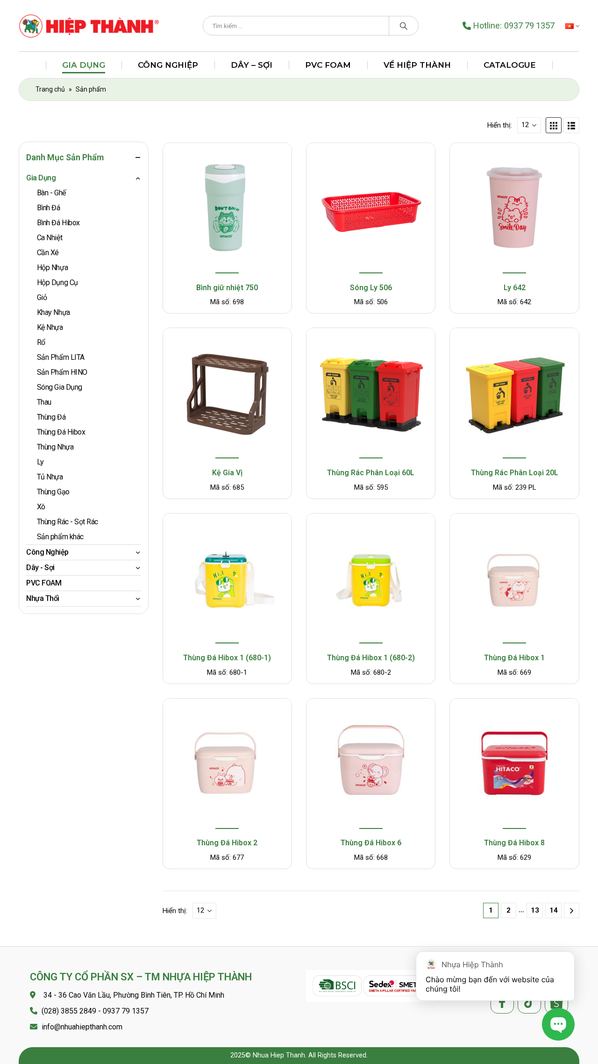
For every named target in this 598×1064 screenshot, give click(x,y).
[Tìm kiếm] (403, 25)
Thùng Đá (51, 417)
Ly (40, 461)
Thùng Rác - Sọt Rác (67, 521)
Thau (44, 402)
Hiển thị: (499, 125)
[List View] (571, 125)
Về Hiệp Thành (417, 65)
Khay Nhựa (53, 312)
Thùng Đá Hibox (61, 432)
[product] (227, 209)
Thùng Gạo (53, 491)
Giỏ (42, 297)
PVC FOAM (328, 65)
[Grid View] (554, 125)
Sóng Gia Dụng (59, 387)
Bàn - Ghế (51, 192)
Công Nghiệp (168, 65)
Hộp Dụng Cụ (57, 282)
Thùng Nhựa (55, 447)
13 (535, 910)
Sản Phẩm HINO (62, 372)
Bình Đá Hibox (58, 222)
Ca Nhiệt (49, 237)
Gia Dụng (83, 65)
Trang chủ (50, 89)
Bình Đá (48, 207)
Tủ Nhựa (50, 476)
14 (553, 910)
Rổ (41, 342)
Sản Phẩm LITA (61, 357)
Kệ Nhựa (50, 327)
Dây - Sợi (40, 567)
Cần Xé (48, 252)
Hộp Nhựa (52, 267)
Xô (41, 506)
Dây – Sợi (251, 65)
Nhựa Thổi (42, 598)
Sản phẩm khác (60, 536)
